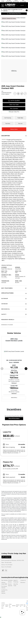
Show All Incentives (14, 418)
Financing (16, 577)
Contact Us (7, 557)
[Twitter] (6, 570)
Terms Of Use (10, 605)
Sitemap (13, 605)
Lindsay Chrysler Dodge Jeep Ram (3, 605)
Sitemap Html (17, 605)
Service (10, 577)
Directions (22, 582)
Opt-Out (24, 605)
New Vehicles (4, 580)
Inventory (4, 577)
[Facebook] (2, 570)
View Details (14, 397)
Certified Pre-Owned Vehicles (4, 591)
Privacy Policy (6, 605)
